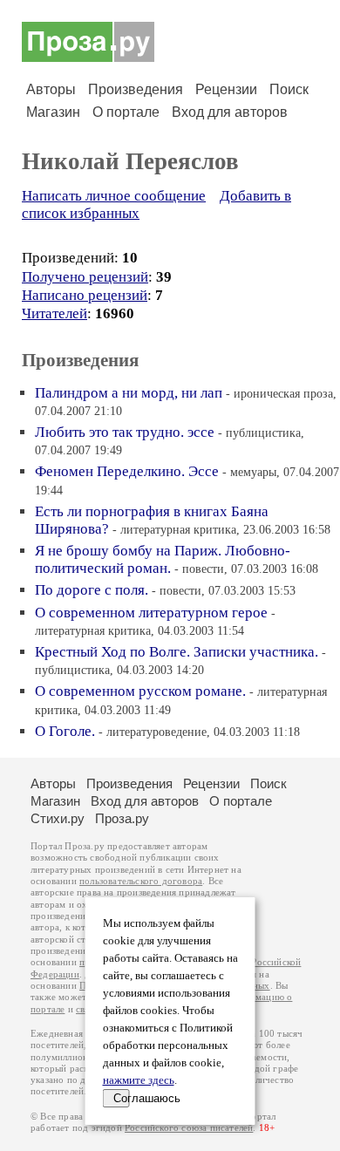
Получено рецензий (85, 277)
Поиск (289, 89)
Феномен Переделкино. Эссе (127, 471)
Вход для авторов (230, 112)
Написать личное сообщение (114, 195)
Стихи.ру (58, 818)
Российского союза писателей (189, 1128)
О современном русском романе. (140, 691)
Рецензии (226, 89)
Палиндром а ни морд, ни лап (128, 393)
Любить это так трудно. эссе (124, 432)
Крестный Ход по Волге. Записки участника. (176, 652)
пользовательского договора (140, 881)
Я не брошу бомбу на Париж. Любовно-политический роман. (162, 559)
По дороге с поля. (91, 590)
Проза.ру (122, 818)
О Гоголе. (65, 731)
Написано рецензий (84, 295)
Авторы (51, 89)
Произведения (135, 89)
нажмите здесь (138, 1080)
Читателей (54, 313)
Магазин (53, 112)
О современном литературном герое (151, 612)
